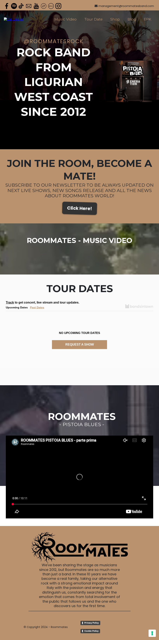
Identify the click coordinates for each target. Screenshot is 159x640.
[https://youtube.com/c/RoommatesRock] (36, 6)
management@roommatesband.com (126, 6)
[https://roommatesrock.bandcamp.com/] (43, 6)
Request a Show (79, 344)
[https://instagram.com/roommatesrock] (58, 6)
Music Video (65, 19)
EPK (147, 19)
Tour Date (93, 19)
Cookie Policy (91, 631)
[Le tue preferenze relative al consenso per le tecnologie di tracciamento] (152, 633)
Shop (115, 19)
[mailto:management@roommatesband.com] (28, 6)
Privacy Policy (91, 622)
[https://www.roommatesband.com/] (13, 19)
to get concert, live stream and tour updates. (42, 302)
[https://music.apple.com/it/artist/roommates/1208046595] (51, 6)
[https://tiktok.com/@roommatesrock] (21, 6)
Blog (132, 19)
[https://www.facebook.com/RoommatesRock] (6, 6)
